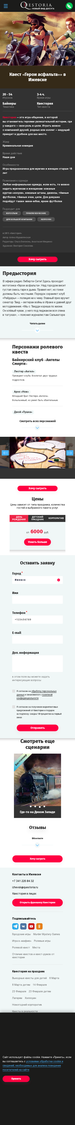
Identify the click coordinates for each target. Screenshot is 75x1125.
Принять (16, 1078)
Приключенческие (36, 213)
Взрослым (11, 213)
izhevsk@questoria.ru (25, 887)
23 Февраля (19, 991)
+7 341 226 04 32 (23, 881)
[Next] (69, 452)
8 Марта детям (21, 985)
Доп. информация (25, 653)
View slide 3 (40, 807)
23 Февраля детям (40, 991)
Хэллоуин (30, 998)
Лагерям (17, 998)
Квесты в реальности (25, 1011)
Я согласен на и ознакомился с (37, 694)
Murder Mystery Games (46, 934)
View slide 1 (31, 806)
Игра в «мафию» (21, 941)
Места (36, 947)
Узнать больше (37, 785)
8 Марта (54, 978)
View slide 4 (44, 806)
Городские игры (21, 934)
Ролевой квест (21, 947)
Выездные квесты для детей (29, 978)
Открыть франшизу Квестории (37, 902)
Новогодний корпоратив (27, 1005)
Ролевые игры (42, 941)
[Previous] (5, 452)
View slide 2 (35, 806)
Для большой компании (19, 219)
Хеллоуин (46, 219)
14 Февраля (40, 985)
